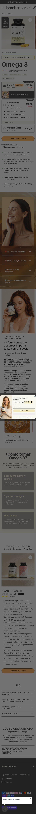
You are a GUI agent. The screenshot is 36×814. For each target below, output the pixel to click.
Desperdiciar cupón (24, 413)
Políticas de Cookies (21, 416)
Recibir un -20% (24, 410)
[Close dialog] (35, 396)
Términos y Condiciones (29, 416)
